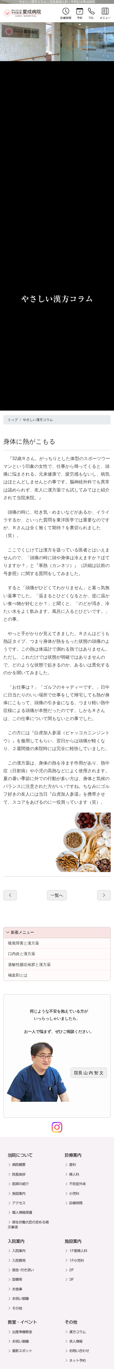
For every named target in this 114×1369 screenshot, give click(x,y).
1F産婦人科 (78, 1250)
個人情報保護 (22, 1212)
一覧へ (57, 895)
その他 (17, 1308)
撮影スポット (22, 1350)
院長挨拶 (18, 1174)
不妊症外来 (77, 1183)
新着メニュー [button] (22, 932)
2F (71, 1269)
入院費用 (18, 1260)
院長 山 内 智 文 (88, 1072)
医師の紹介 (20, 1183)
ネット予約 (77, 1360)
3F (71, 1279)
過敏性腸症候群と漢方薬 (29, 964)
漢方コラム (77, 1331)
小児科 (74, 1193)
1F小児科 (76, 1260)
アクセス (18, 1203)
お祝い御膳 (20, 1298)
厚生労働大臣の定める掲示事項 (28, 1224)
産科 (72, 1164)
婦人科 (74, 1174)
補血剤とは (17, 975)
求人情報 (75, 1341)
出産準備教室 (22, 1331)
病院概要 (18, 1164)
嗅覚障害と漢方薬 (23, 943)
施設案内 (18, 1193)
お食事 (17, 1289)
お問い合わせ (79, 1350)
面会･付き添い (23, 1269)
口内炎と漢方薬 (21, 953)
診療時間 (75, 1203)
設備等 (17, 1279)
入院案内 (18, 1250)
